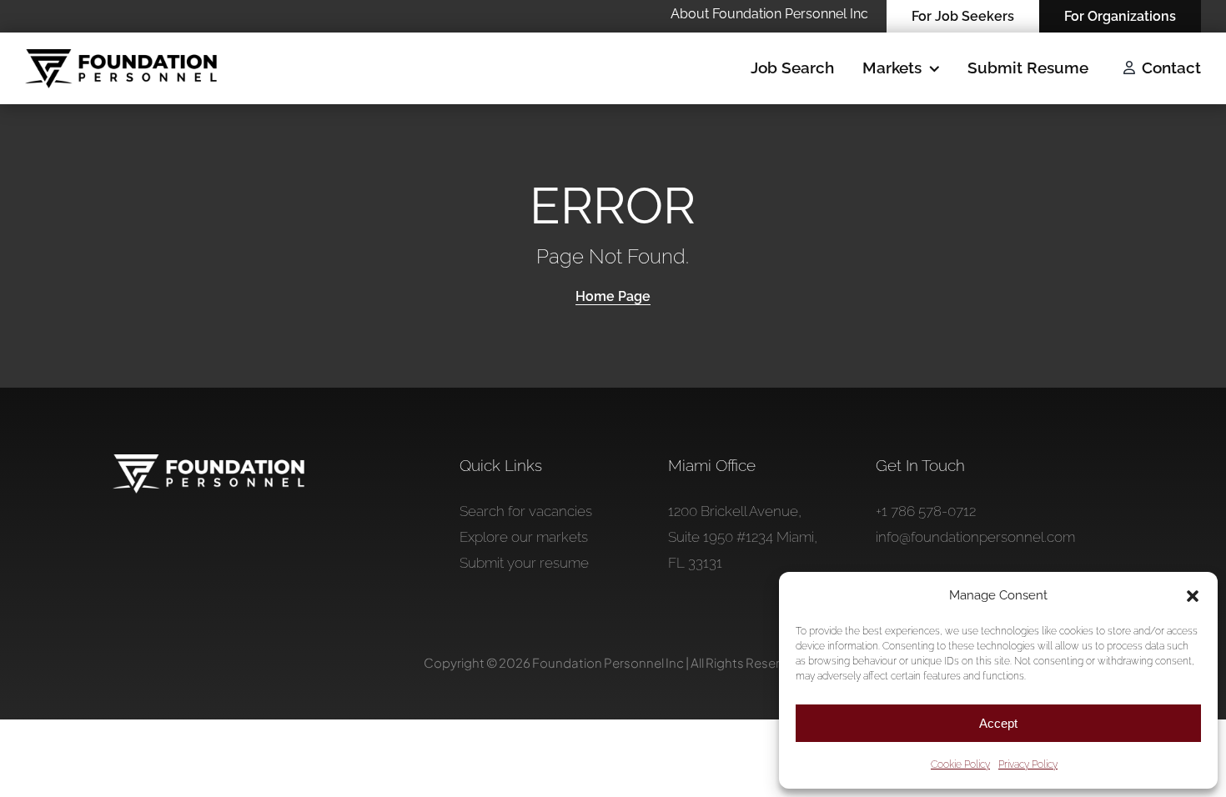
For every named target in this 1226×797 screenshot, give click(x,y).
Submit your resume (524, 562)
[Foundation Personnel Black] (121, 56)
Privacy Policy (1028, 764)
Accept (998, 723)
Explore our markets (524, 537)
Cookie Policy (960, 764)
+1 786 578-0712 (926, 511)
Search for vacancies (526, 511)
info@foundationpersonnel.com (975, 537)
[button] (1192, 596)
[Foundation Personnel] (208, 461)
